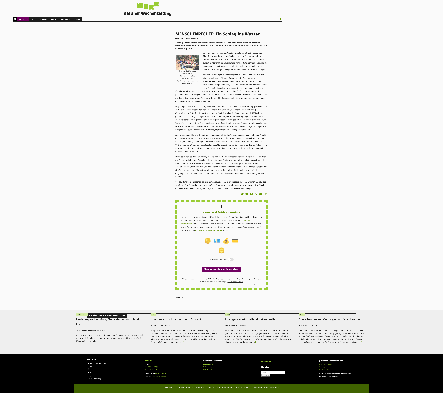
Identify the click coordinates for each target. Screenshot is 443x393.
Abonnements (208, 364)
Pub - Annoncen (209, 367)
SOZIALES (44, 19)
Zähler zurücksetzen (235, 282)
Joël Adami (303, 325)
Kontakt (148, 360)
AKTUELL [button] (22, 19)
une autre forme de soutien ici (208, 230)
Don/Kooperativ (209, 369)
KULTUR (77, 19)
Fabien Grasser (157, 325)
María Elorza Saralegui (86, 330)
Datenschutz (324, 369)
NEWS (85, 314)
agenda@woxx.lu (159, 376)
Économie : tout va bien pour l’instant (176, 319)
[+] (183, 342)
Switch (229, 259)
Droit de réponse (325, 364)
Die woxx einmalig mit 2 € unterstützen (221, 269)
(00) (151, 367)
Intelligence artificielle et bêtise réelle (250, 319)
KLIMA (79, 314)
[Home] (15, 19)
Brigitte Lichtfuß (182, 38)
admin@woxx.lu (151, 369)
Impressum (323, 367)
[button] (280, 19)
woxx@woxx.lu (160, 374)
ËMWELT (53, 19)
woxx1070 (179, 297)
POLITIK (34, 19)
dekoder (260, 284)
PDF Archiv (266, 361)
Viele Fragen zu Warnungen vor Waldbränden (330, 319)
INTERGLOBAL (66, 19)
